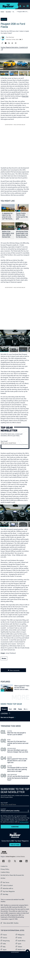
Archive (3, 878)
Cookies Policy (5, 872)
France (5, 934)
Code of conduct (8, 885)
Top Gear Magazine (9, 891)
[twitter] (9, 43)
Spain (19, 943)
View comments (14, 670)
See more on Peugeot (7, 717)
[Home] (11, 6)
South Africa (21, 940)
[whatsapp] (12, 43)
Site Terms (6, 882)
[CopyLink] (2, 43)
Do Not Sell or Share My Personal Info (12, 875)
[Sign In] (20, 6)
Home (2, 11)
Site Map (5, 894)
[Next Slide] (28, 62)
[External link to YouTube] (20, 861)
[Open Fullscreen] (28, 68)
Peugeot (4, 709)
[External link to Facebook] (3, 861)
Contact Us (4, 866)
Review (15, 11)
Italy (4, 946)
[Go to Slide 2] (13, 73)
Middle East (21, 949)
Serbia (20, 937)
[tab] (4, 709)
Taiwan (20, 946)
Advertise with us (8, 888)
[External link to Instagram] (9, 861)
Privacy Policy (5, 869)
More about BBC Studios (9, 923)
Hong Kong (6, 940)
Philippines (21, 934)
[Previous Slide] (2, 62)
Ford (10, 709)
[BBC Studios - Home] (5, 852)
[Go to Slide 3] (23, 73)
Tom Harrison (10, 37)
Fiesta (20, 709)
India (4, 943)
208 (15, 709)
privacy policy (24, 822)
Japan (4, 949)
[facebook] (5, 43)
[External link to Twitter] (15, 861)
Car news (8, 11)
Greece (5, 937)
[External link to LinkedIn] (26, 861)
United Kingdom (10, 856)
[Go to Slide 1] (4, 73)
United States (20, 856)
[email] (15, 43)
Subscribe (15, 826)
